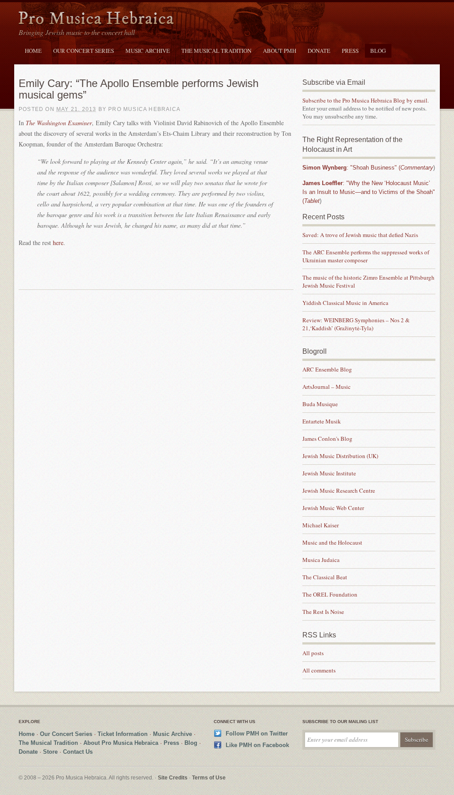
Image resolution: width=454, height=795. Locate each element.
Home (33, 51)
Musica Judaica (321, 560)
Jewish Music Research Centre (338, 490)
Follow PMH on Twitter (257, 733)
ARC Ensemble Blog (327, 369)
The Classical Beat (324, 577)
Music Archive (147, 51)
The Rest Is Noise (323, 612)
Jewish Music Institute (329, 473)
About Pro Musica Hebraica (120, 743)
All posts (313, 653)
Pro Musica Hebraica (96, 19)
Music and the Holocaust (332, 542)
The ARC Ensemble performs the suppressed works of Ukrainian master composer (365, 256)
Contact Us (78, 751)
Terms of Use (209, 778)
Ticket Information (123, 734)
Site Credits (173, 778)
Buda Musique (320, 404)
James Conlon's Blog (327, 439)
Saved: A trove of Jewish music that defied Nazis (361, 235)
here (58, 242)
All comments (319, 670)
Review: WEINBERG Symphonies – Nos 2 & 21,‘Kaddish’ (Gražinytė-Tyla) (356, 324)
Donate (319, 51)
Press (350, 51)
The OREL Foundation (329, 594)
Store (50, 751)
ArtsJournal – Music (326, 387)
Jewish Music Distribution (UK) (340, 456)
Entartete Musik (321, 421)
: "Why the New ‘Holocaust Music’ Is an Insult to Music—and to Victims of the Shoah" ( (368, 192)
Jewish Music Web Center (333, 508)
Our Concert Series (83, 51)
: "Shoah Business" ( (367, 167)
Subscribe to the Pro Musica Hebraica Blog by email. (365, 100)
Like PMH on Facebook (257, 745)
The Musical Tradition (216, 51)
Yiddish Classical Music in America (345, 303)
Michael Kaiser (320, 525)
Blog (378, 51)
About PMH (279, 51)
